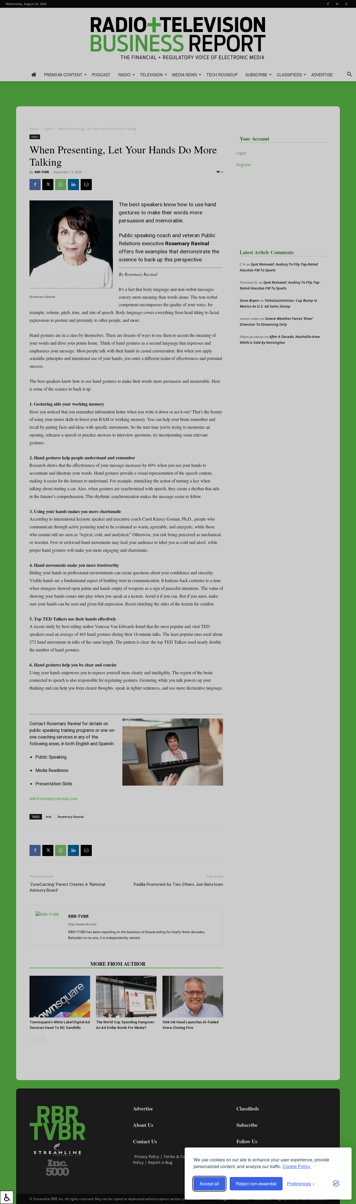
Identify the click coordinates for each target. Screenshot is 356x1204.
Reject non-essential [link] (256, 1183)
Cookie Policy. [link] (297, 1166)
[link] (6, 1197)
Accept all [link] (209, 1183)
